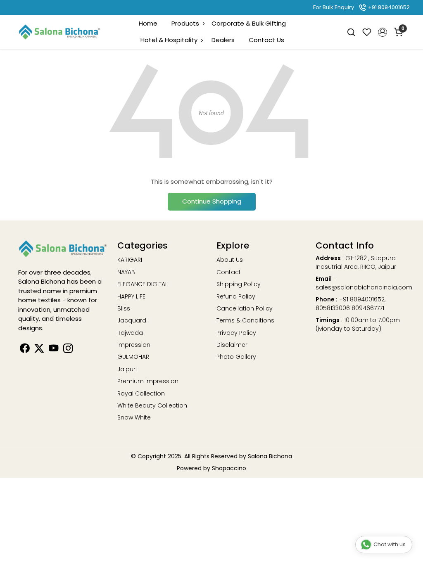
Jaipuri (127, 369)
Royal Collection (141, 393)
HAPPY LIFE (131, 296)
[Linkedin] (39, 349)
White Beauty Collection (152, 405)
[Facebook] (24, 349)
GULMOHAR (133, 357)
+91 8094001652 (388, 7)
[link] (351, 32)
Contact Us (266, 40)
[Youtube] (53, 349)
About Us (229, 260)
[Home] (59, 32)
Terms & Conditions (245, 320)
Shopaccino (229, 468)
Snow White (134, 417)
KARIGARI (129, 260)
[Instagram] (68, 349)
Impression (133, 345)
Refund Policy (235, 296)
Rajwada (130, 333)
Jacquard (131, 320)
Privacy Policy (236, 333)
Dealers (223, 40)
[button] (382, 32)
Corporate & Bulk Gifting (249, 23)
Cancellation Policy (244, 308)
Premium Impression (147, 381)
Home (148, 23)
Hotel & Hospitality (168, 40)
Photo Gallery (236, 357)
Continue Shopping (211, 201)
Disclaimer (231, 345)
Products (185, 23)
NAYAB (126, 272)
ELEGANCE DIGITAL (142, 284)
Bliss (123, 308)
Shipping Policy (238, 284)
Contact (228, 272)
